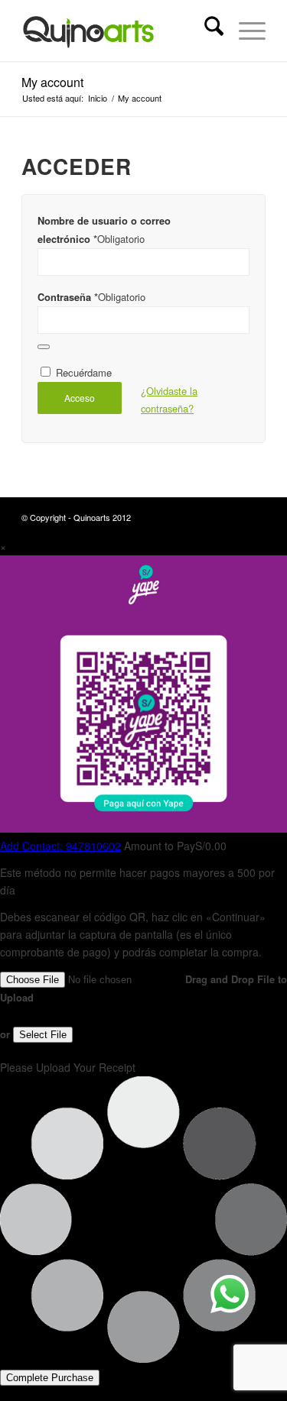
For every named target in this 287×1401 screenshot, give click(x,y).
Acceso (79, 397)
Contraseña (91, 297)
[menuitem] (206, 30)
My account (52, 82)
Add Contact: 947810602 (60, 845)
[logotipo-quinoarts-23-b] (119, 30)
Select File (43, 1034)
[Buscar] (206, 30)
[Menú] (244, 30)
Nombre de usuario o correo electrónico (104, 230)
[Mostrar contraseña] (44, 347)
